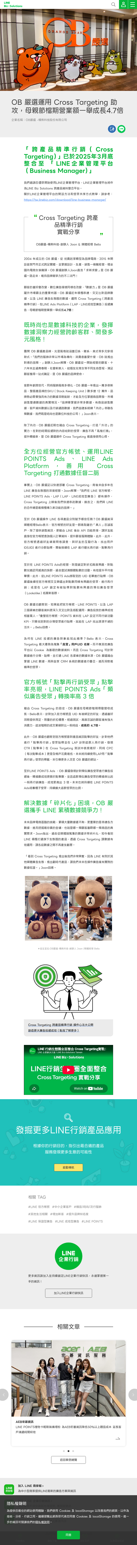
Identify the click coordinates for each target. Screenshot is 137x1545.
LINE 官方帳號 (40, 1207)
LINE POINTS (93, 1221)
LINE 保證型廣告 (41, 1221)
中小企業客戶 (63, 1207)
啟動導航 (68, 1167)
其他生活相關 (39, 1214)
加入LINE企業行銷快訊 (68, 1293)
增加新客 (58, 1214)
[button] (64, 1451)
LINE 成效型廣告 (68, 1221)
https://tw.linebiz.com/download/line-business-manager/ (65, 200)
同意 (68, 1535)
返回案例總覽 (68, 1460)
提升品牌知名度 (78, 1214)
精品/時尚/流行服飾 (89, 1207)
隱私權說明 (42, 1522)
